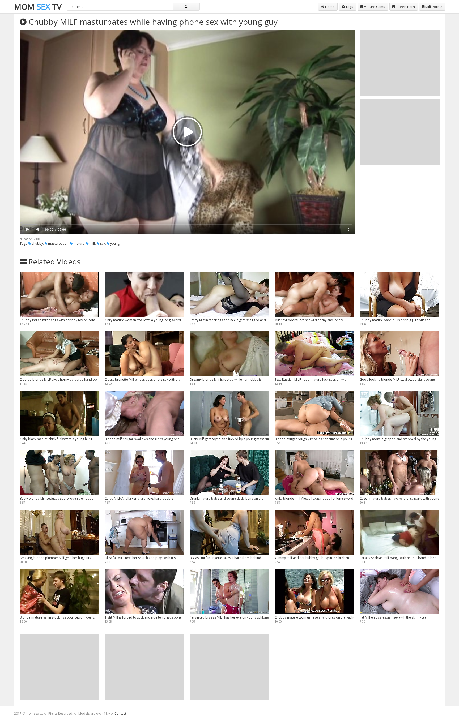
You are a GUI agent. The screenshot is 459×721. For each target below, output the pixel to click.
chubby (37, 243)
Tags (349, 6)
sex (102, 243)
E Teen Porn (405, 6)
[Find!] (186, 6)
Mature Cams (374, 6)
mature (78, 243)
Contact (120, 713)
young (114, 243)
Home (329, 6)
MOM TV (38, 6)
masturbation (58, 243)
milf (92, 243)
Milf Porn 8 (433, 6)
